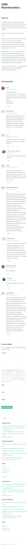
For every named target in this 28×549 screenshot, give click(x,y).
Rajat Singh (4, 451)
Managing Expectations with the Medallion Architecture (14, 426)
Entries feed (4, 468)
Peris (7, 135)
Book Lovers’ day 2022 (7, 437)
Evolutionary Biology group (7, 55)
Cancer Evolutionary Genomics (8, 40)
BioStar (8, 68)
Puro (13, 544)
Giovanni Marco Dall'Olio (14, 151)
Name (3, 385)
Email (3, 392)
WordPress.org (5, 472)
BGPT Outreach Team (7, 444)
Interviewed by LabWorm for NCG (16, 451)
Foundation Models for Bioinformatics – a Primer (12, 431)
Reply (8, 106)
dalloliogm (9, 278)
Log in (3, 466)
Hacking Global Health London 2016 (15, 448)
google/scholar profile (12, 66)
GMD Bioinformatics (5, 6)
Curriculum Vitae (14, 51)
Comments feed (5, 470)
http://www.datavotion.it (11, 94)
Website (3, 399)
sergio (7, 87)
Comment (4, 353)
